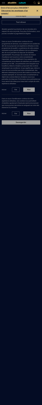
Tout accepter (21, 16)
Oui (15, 90)
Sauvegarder (21, 122)
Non (29, 90)
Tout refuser (21, 22)
